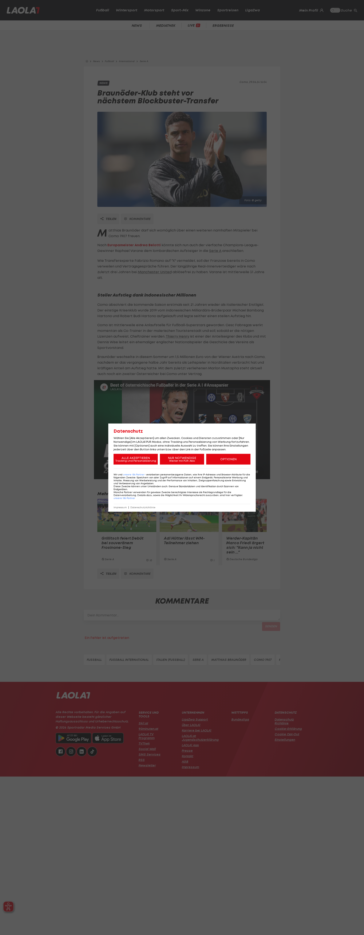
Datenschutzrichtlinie (142, 507)
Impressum (120, 507)
